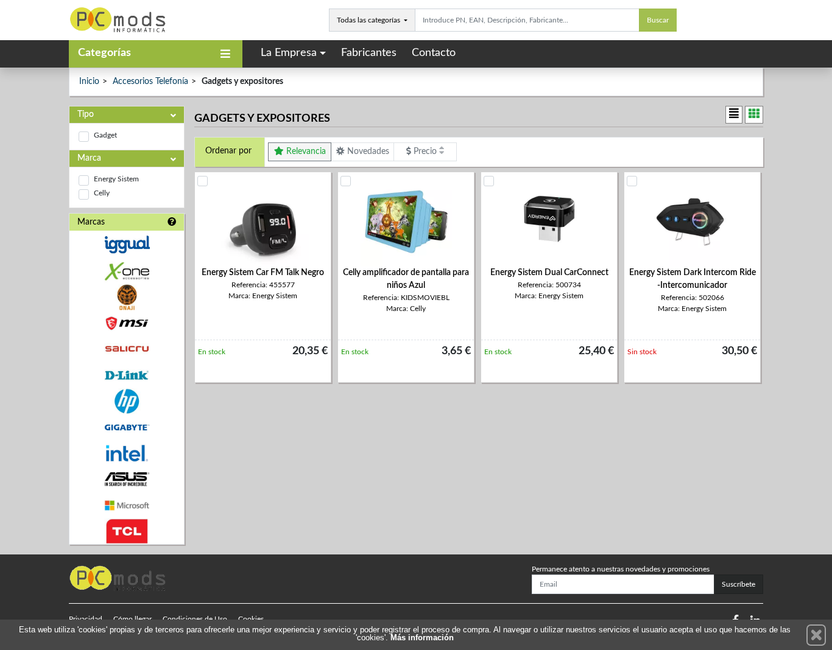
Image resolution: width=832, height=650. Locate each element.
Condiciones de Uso (195, 619)
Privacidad (85, 619)
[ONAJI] (126, 297)
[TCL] (126, 532)
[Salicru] (126, 349)
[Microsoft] (126, 505)
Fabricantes (369, 52)
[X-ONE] (126, 271)
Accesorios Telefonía (150, 81)
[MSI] (126, 323)
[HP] (126, 401)
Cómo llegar (132, 619)
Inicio (89, 81)
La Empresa (289, 52)
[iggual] (126, 244)
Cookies (251, 619)
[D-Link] (126, 375)
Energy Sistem (116, 179)
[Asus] (126, 479)
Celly (102, 193)
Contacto (434, 52)
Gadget (105, 135)
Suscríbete (738, 584)
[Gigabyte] (126, 427)
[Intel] (126, 453)
